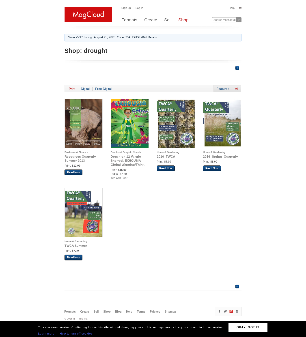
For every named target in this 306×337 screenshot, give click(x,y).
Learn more (46, 333)
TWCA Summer (76, 245)
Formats (129, 20)
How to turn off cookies (76, 333)
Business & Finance (76, 152)
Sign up (126, 8)
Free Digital (103, 88)
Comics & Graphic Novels (126, 152)
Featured (222, 88)
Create (150, 20)
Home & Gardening (168, 152)
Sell (167, 20)
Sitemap (170, 311)
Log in (139, 8)
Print (72, 88)
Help (232, 8)
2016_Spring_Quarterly (220, 156)
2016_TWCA (166, 156)
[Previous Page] (237, 67)
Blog (118, 311)
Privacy (155, 311)
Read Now (73, 172)
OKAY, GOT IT (248, 327)
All (236, 88)
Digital (85, 88)
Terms (141, 311)
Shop (183, 20)
